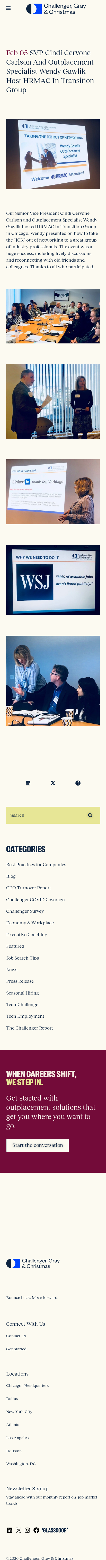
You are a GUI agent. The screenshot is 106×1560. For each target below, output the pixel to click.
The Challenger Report (29, 1028)
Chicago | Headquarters (27, 1385)
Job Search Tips (22, 958)
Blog (11, 876)
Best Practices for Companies (36, 864)
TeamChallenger (23, 1004)
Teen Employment (25, 1016)
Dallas (12, 1398)
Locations (17, 1374)
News (11, 969)
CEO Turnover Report (28, 887)
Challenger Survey (25, 911)
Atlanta (12, 1424)
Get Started (16, 1348)
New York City (19, 1411)
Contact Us (16, 1335)
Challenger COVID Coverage (35, 899)
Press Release (20, 981)
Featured (15, 946)
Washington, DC (21, 1463)
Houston (14, 1450)
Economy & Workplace (30, 922)
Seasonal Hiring (22, 993)
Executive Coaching (26, 934)
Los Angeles (17, 1437)
